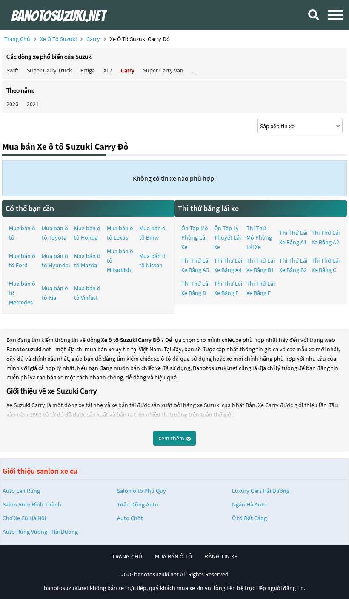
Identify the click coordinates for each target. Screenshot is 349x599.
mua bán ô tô (173, 556)
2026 (12, 104)
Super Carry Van (163, 70)
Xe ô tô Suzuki (58, 39)
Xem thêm (172, 438)
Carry (93, 39)
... (194, 70)
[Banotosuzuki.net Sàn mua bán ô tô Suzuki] (70, 15)
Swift (12, 70)
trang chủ (127, 556)
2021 (33, 104)
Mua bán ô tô (22, 232)
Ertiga (87, 70)
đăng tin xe (221, 556)
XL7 (107, 70)
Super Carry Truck (49, 70)
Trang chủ (17, 39)
